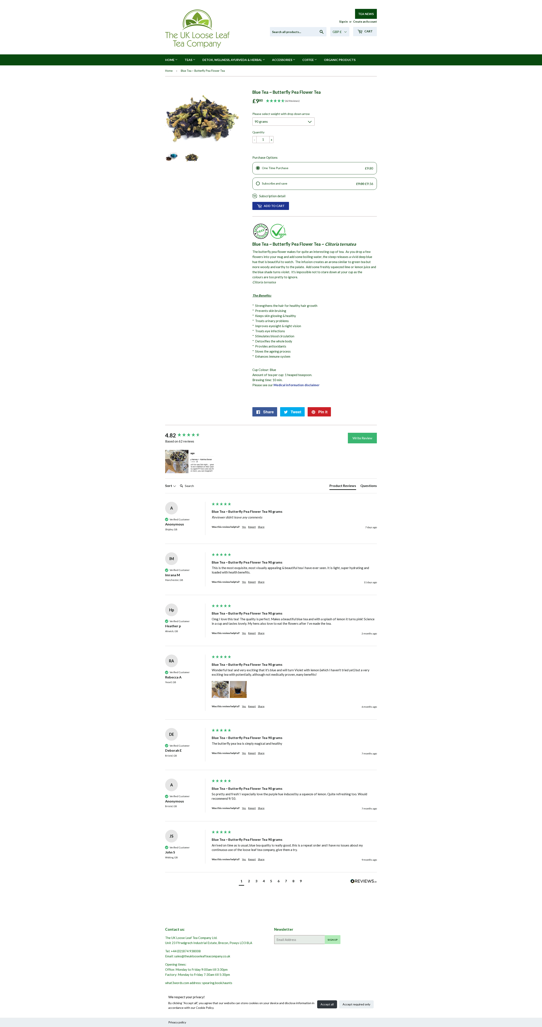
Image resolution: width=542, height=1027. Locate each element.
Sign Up (333, 939)
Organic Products (339, 60)
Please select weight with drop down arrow (281, 114)
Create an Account (365, 21)
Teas (189, 60)
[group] (187, 435)
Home (170, 60)
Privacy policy (177, 1022)
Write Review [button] (362, 438)
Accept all (327, 1004)
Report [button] (252, 526)
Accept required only (356, 1004)
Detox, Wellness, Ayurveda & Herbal (232, 60)
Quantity (258, 132)
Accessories (282, 60)
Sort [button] (169, 486)
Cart (368, 31)
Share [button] (261, 526)
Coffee (308, 60)
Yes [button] (244, 526)
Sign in (343, 21)
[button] (176, 461)
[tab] (342, 486)
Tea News (366, 14)
